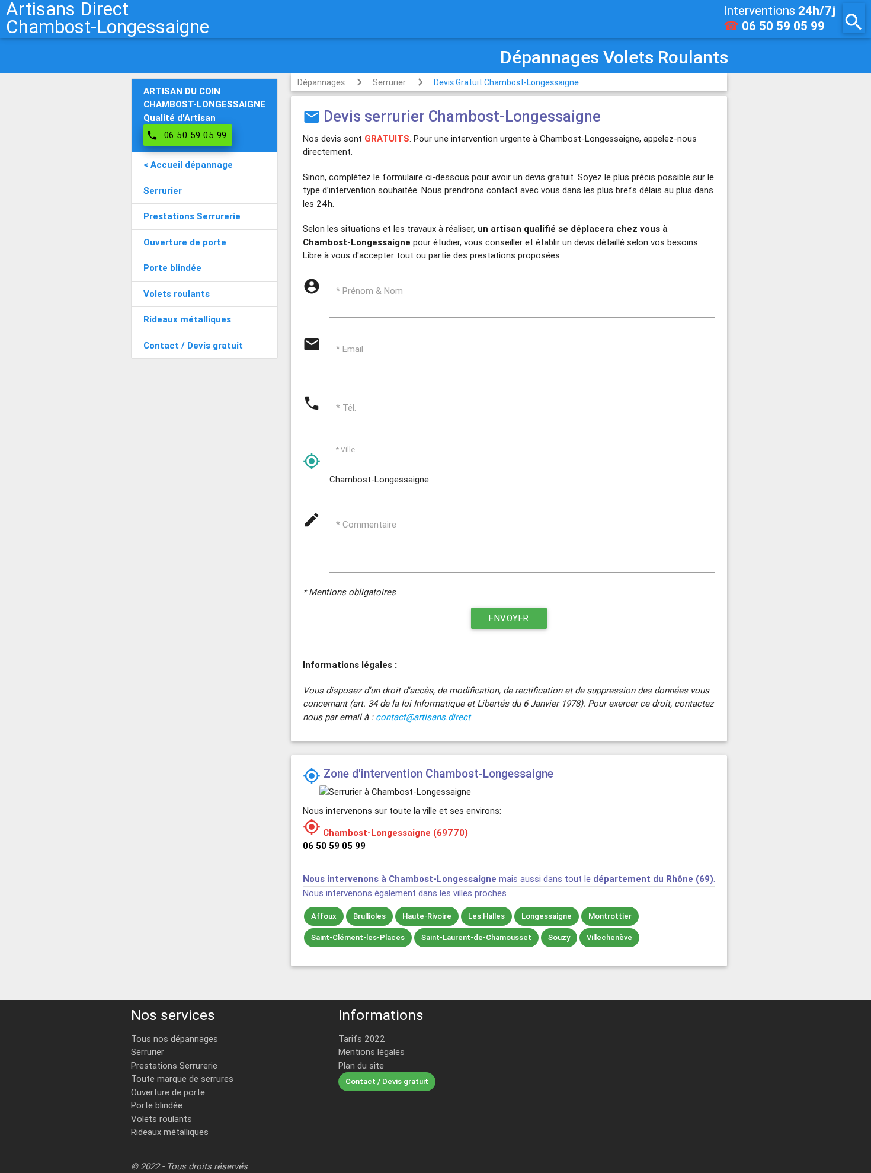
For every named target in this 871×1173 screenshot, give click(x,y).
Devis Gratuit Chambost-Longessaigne (506, 82)
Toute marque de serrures (182, 1078)
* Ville (345, 449)
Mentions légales (371, 1051)
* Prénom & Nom (369, 290)
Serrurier (389, 82)
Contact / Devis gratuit (386, 1081)
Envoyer (509, 618)
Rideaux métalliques (170, 1131)
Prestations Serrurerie (174, 1065)
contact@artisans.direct (423, 717)
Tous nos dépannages (174, 1038)
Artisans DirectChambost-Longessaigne (107, 18)
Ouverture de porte (168, 1092)
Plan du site (361, 1065)
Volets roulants (161, 1118)
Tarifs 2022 (361, 1038)
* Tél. (346, 407)
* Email (349, 348)
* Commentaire (366, 524)
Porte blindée (156, 1105)
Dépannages (321, 82)
